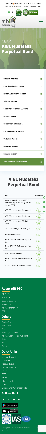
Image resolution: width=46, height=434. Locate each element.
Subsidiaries (6, 326)
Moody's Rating (8, 364)
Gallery (4, 346)
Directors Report (10, 116)
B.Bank (7, 3)
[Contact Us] (44, 211)
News (39, 6)
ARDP (4, 329)
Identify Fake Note (9, 367)
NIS (12, 3)
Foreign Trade (7, 322)
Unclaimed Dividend (11, 147)
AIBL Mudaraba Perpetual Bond (15, 162)
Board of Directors (9, 301)
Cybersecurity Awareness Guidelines (16, 388)
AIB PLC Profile (7, 294)
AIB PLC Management (10, 308)
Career (26, 6)
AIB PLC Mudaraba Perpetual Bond (15, 336)
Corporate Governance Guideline (16, 109)
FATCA (4, 371)
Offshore (19, 6)
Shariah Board (7, 305)
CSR (3, 311)
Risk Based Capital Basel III (14, 131)
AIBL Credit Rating (10, 101)
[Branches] (44, 207)
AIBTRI (4, 378)
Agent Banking (10, 6)
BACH (4, 343)
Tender (39, 3)
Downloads (6, 361)
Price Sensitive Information (14, 86)
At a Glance (6, 298)
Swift (4, 339)
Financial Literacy (10, 154)
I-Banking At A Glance (10, 333)
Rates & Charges (29, 3)
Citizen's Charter (8, 381)
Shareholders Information (13, 124)
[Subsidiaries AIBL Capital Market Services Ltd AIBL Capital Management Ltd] (44, 202)
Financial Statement (11, 79)
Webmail (33, 6)
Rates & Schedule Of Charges (15, 94)
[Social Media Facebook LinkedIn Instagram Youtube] (44, 197)
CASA (4, 374)
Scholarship (18, 3)
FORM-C (5, 385)
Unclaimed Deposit (10, 139)
